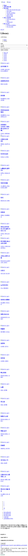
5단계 (5, 60)
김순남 (3, 358)
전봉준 (3, 445)
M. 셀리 (6, 84)
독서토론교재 (7, 513)
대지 (2, 197)
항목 (2, 43)
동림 (2, 84)
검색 (2, 50)
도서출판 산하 (4, 494)
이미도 (8, 331)
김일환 (5, 463)
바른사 (2, 173)
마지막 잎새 (4, 154)
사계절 (2, 69)
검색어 (2, 46)
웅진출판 (3, 331)
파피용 (3, 95)
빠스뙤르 (3, 372)
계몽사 (2, 215)
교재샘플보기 (8, 518)
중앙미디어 (4, 200)
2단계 (5, 55)
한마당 (2, 479)
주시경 (3, 401)
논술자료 (6, 517)
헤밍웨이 (6, 288)
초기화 (6, 50)
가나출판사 (4, 186)
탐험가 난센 (4, 416)
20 (4, 508)
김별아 (6, 361)
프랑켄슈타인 (5, 81)
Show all (6, 52)
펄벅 (8, 200)
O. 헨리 (7, 157)
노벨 (2, 387)
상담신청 (3, 543)
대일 (2, 390)
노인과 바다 (4, 285)
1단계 (5, 54)
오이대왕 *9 (4, 66)
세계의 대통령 (5, 299)
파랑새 (3, 212)
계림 (2, 463)
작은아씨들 (4, 183)
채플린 (3, 329)
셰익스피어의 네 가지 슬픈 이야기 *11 (5, 228)
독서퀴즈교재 (7, 515)
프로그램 (15, 545)
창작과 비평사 (4, 375)
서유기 (3, 270)
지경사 (2, 133)
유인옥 (8, 448)
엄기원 (8, 273)
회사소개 (20, 545)
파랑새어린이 (4, 317)
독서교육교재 (7, 512)
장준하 (3, 343)
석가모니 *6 (4, 460)
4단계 (5, 58)
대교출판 (3, 302)
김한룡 (5, 390)
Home (5, 39)
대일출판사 (4, 98)
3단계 (5, 57)
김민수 (6, 346)
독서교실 (6, 545)
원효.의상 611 (5, 314)
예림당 (2, 144)
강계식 (5, 262)
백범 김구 (4, 431)
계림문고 (3, 448)
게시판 (11, 545)
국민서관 (3, 273)
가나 (2, 288)
